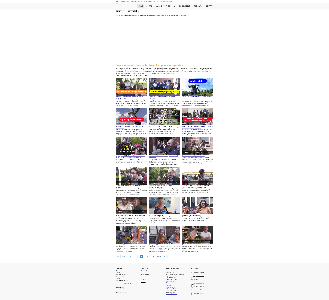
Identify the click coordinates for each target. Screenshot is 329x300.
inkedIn (199, 272)
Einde (164, 256)
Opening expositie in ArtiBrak (157, 215)
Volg (195, 286)
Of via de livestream (171, 283)
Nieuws (149, 6)
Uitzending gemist (182, 6)
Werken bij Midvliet (146, 274)
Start (118, 256)
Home (140, 6)
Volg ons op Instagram (199, 283)
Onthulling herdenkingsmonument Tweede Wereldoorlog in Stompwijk (160, 186)
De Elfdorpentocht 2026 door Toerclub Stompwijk (196, 185)
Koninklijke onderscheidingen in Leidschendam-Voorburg (197, 245)
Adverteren (144, 277)
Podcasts (198, 6)
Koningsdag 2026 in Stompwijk (124, 245)
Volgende (158, 256)
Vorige (123, 256)
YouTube (202, 286)
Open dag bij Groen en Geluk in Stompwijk (160, 126)
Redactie (143, 282)
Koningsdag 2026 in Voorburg (157, 245)
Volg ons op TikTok (198, 289)
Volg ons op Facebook (198, 276)
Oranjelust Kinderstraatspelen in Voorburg (193, 156)
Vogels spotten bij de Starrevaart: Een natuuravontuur (130, 156)
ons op (197, 286)
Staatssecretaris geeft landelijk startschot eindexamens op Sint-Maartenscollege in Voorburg (197, 127)
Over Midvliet (144, 271)
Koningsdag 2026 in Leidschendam (191, 215)
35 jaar (209, 6)
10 (153, 256)
